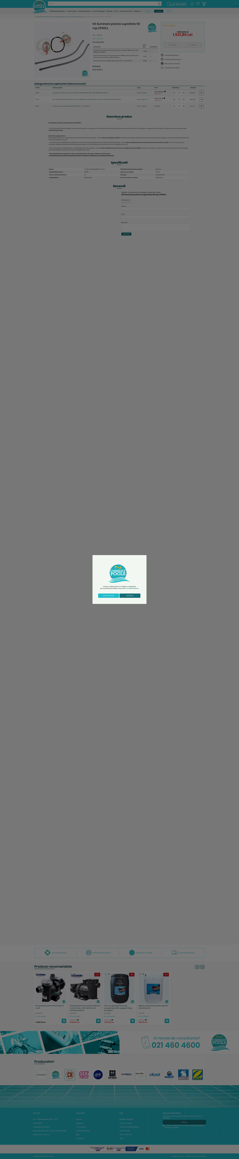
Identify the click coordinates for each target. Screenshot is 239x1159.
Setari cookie (108, 596)
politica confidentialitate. (130, 588)
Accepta (130, 596)
